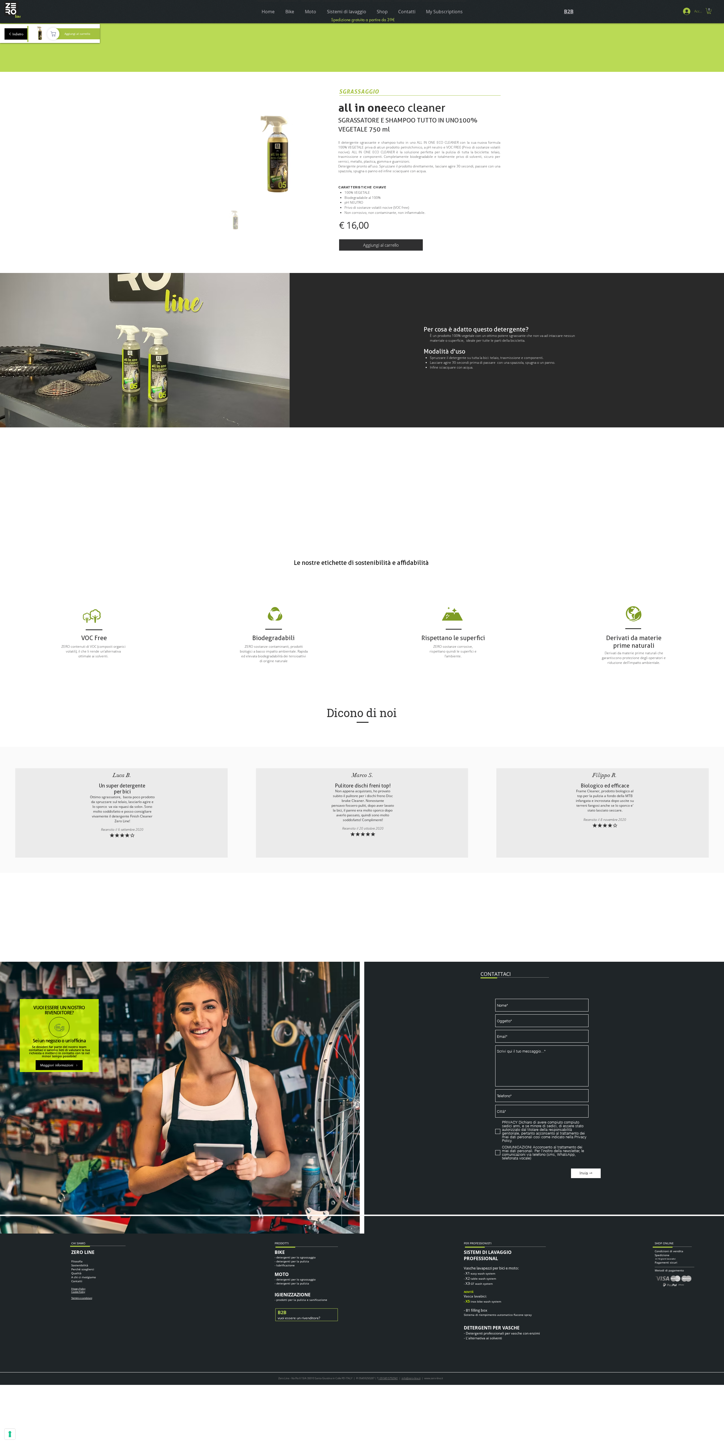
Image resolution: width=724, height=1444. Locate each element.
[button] (709, 11)
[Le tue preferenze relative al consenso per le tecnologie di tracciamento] (10, 1434)
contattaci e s (38, 1050)
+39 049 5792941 (388, 1378)
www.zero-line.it (433, 1378)
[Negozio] (53, 34)
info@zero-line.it (411, 1378)
